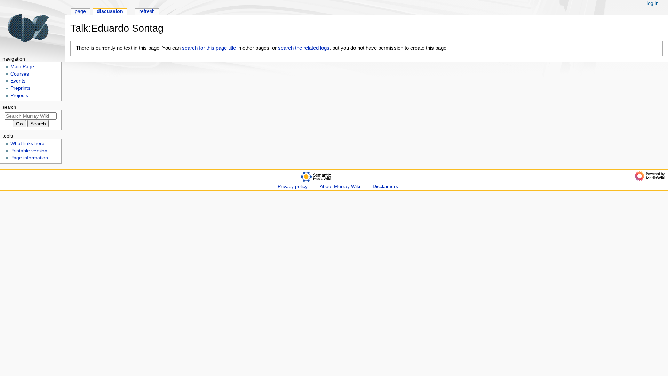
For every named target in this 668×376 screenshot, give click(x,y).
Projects (19, 95)
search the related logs (303, 48)
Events (17, 81)
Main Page (22, 66)
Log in (653, 3)
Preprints (20, 88)
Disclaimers (385, 186)
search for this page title (209, 48)
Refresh (147, 11)
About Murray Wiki (340, 186)
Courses (19, 74)
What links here (27, 143)
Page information (29, 157)
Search (9, 107)
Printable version (28, 151)
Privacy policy (293, 186)
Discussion (110, 11)
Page (80, 11)
